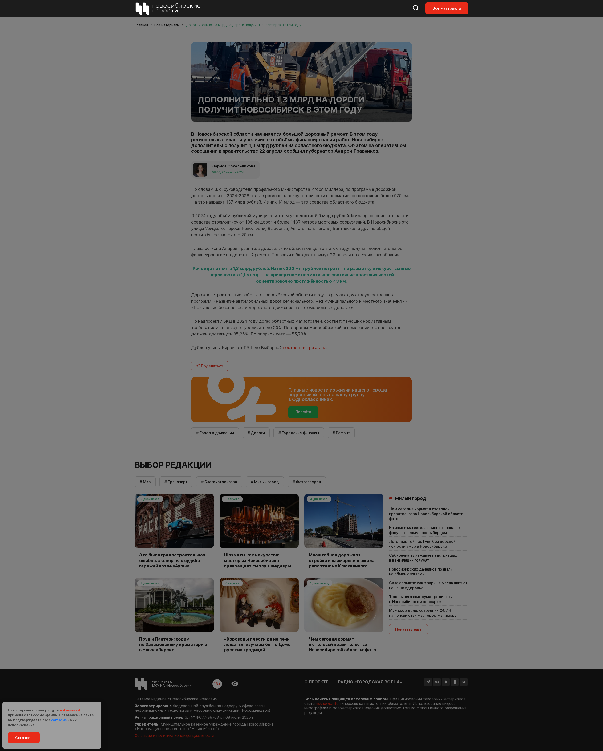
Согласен (24, 737)
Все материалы (446, 8)
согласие (59, 720)
